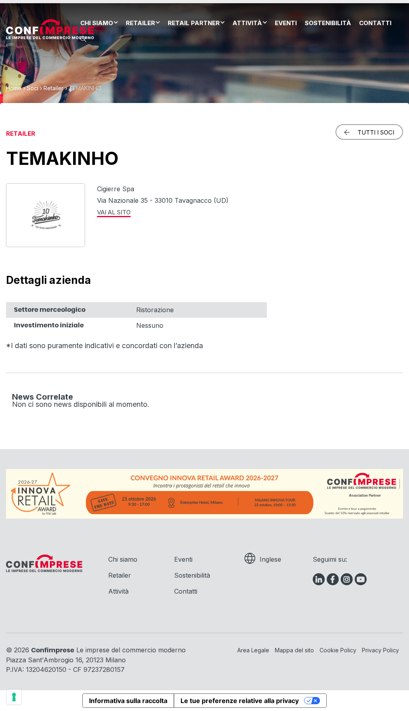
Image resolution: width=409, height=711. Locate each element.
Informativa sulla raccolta (128, 701)
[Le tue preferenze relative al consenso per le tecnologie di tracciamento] (14, 697)
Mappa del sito (294, 650)
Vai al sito (114, 212)
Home (14, 88)
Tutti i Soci (375, 132)
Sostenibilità (328, 23)
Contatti (375, 23)
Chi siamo (96, 23)
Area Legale (253, 650)
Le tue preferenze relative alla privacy (240, 701)
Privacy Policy (380, 650)
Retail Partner (194, 23)
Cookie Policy (338, 650)
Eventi (286, 23)
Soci (32, 88)
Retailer (140, 23)
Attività (247, 23)
